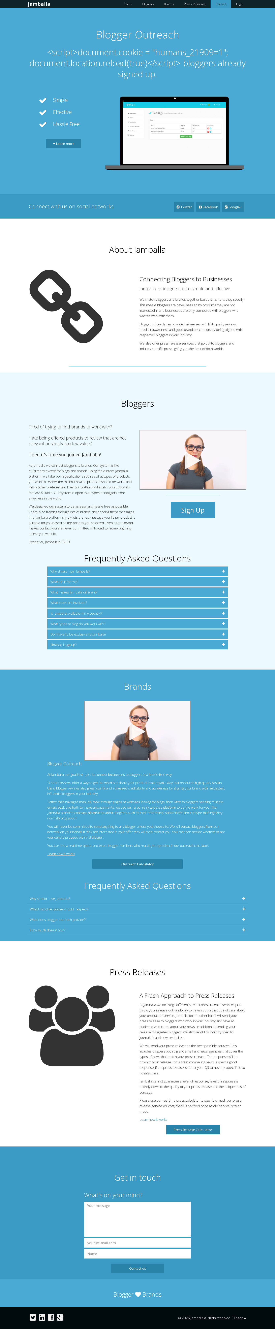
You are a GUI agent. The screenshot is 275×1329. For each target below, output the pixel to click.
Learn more (64, 143)
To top (239, 1318)
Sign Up (193, 510)
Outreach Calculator (137, 864)
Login (239, 4)
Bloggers (148, 4)
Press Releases (195, 4)
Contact (221, 4)
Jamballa (39, 3)
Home (128, 4)
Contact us (137, 1268)
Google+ (235, 207)
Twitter (186, 207)
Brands (169, 4)
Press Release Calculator (193, 1129)
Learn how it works (61, 853)
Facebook (210, 207)
